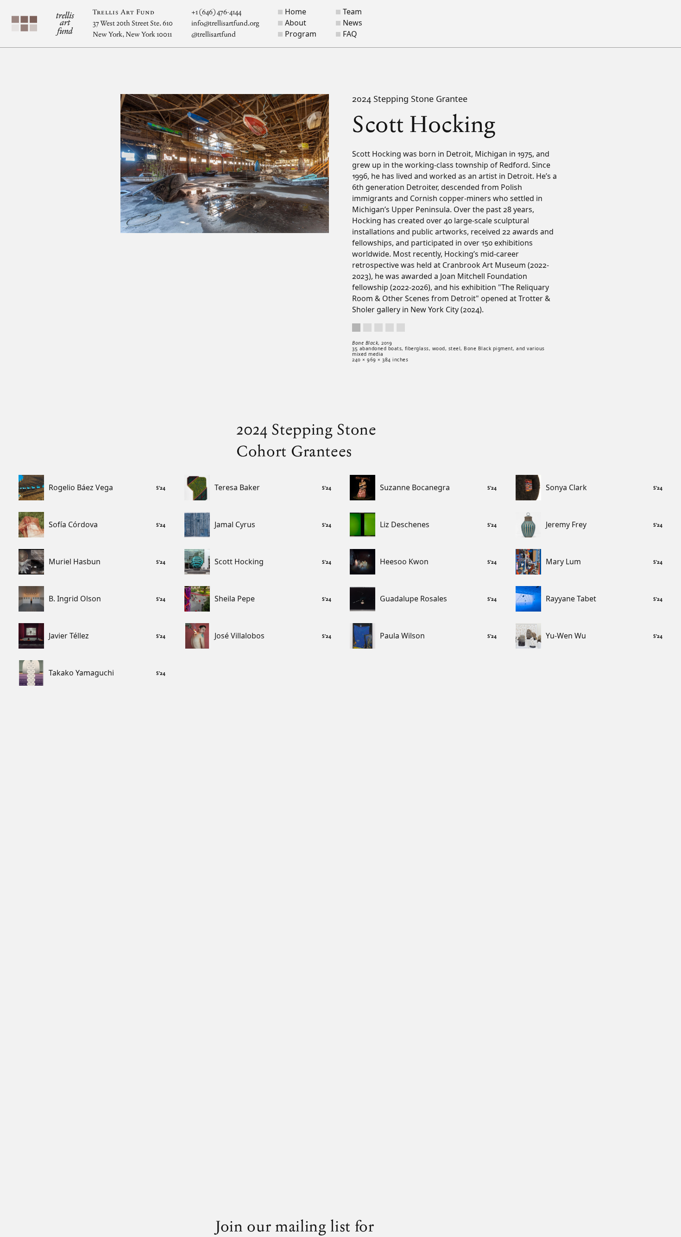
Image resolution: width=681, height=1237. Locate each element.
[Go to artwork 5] (400, 327)
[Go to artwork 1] (356, 327)
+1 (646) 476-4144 (216, 12)
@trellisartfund (213, 34)
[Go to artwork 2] (367, 327)
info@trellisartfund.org (225, 23)
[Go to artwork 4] (389, 327)
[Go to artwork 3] (378, 327)
